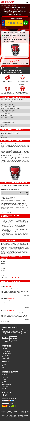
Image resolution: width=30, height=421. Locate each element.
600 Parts (3, 270)
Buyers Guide (5, 377)
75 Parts (3, 273)
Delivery (4, 379)
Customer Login (6, 357)
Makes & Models (7, 5)
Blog (3, 367)
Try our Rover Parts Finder (15, 278)
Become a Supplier (6, 353)
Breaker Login (5, 358)
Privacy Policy (5, 386)
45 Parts (3, 268)
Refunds (4, 383)
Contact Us (4, 374)
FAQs (3, 376)
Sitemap (4, 388)
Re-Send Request (6, 355)
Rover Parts (13, 5)
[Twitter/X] (6, 395)
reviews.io (26, 284)
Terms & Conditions (6, 384)
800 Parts (3, 275)
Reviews (4, 366)
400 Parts (3, 266)
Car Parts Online (6, 351)
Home (2, 5)
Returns (4, 381)
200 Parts (3, 261)
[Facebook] (3, 395)
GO (25, 23)
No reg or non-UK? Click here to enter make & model (15, 27)
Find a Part (4, 348)
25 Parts (3, 263)
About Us (4, 364)
